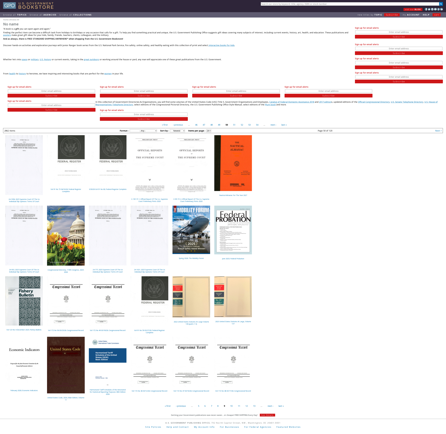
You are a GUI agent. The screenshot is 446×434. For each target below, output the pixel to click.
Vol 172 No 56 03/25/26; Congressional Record (66, 330)
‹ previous (178, 124)
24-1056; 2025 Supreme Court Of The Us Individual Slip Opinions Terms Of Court (24, 200)
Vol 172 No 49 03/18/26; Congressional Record (107, 330)
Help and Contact (177, 427)
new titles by (377, 14)
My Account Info (204, 427)
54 (257, 124)
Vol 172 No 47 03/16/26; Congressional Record (191, 391)
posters (7, 35)
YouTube (435, 9)
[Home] (29, 8)
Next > (438, 130)
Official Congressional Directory (374, 101)
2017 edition (325, 101)
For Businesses (229, 427)
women (108, 73)
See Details (267, 415)
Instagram (432, 9)
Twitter (429, 9)
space (24, 59)
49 (219, 124)
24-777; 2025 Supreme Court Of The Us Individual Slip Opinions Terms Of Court (108, 271)
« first (165, 124)
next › (273, 124)
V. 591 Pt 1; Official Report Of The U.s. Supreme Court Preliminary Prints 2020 (149, 200)
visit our (413, 9)
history (22, 73)
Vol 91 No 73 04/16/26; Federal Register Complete (66, 190)
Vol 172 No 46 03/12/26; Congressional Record (149, 391)
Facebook (426, 9)
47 (204, 124)
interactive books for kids (221, 45)
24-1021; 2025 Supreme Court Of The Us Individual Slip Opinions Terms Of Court (149, 271)
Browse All (15, 14)
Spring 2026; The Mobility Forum (191, 258)
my (411, 14)
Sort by (164, 130)
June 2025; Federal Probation (233, 258)
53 (249, 124)
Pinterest (438, 9)
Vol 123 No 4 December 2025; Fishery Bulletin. (24, 330)
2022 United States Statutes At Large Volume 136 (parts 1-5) (191, 323)
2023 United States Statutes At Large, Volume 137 (233, 322)
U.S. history (45, 59)
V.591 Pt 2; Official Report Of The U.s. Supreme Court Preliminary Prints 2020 (191, 200)
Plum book (270, 104)
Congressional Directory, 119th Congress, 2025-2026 (66, 271)
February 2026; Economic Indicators (24, 390)
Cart (436, 14)
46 (196, 124)
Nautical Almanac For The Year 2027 (233, 195)
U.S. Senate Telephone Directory (407, 101)
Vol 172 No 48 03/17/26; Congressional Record (233, 391)
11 (239, 406)
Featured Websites (288, 427)
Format (124, 130)
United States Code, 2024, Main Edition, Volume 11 (65, 399)
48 (211, 124)
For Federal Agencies (257, 427)
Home (5, 19)
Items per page (196, 130)
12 (246, 406)
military (35, 59)
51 (234, 124)
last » (284, 124)
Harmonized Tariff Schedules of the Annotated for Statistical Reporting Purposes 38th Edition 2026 (108, 392)
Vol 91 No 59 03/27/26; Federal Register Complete (149, 331)
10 (231, 406)
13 (254, 406)
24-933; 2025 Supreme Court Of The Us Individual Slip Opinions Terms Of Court (24, 271)
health (12, 73)
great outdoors (91, 59)
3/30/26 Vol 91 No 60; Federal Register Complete (107, 189)
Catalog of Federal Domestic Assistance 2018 (291, 101)
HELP (426, 14)
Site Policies (153, 427)
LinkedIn (441, 9)
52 (242, 124)
